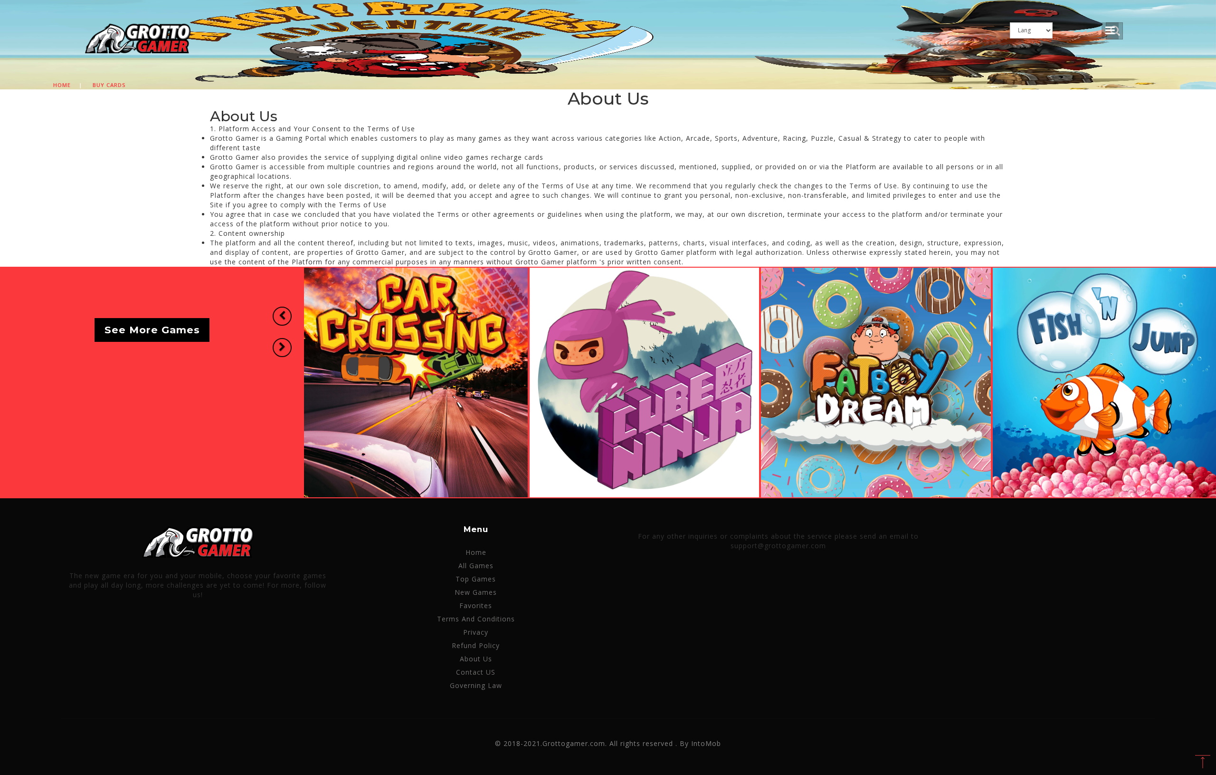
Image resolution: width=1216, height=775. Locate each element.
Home (62, 84)
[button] (282, 316)
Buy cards (109, 84)
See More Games (152, 330)
